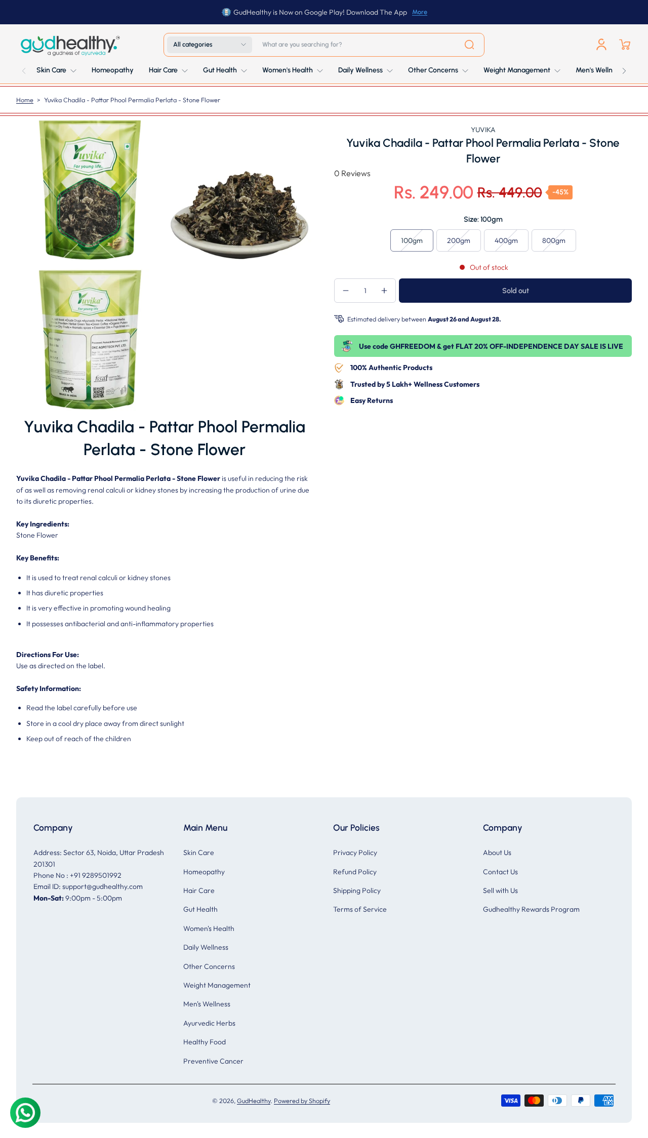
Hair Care (199, 890)
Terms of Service (360, 909)
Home (24, 100)
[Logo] (69, 44)
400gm (506, 240)
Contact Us (500, 871)
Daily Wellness (205, 947)
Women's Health (208, 928)
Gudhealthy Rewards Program (531, 909)
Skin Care (198, 852)
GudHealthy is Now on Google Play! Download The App (320, 12)
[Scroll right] (624, 68)
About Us (497, 852)
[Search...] (469, 44)
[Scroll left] (23, 68)
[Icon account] (601, 44)
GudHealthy (253, 1100)
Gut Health (200, 909)
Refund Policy (355, 871)
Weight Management (217, 985)
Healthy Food (204, 1041)
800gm (553, 240)
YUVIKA (483, 129)
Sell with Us (500, 890)
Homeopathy (204, 871)
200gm (458, 240)
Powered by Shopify (302, 1100)
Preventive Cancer (213, 1061)
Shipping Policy (357, 890)
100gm (412, 240)
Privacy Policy (355, 852)
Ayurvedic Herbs (209, 1023)
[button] (209, 44)
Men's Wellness (206, 1003)
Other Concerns (209, 966)
